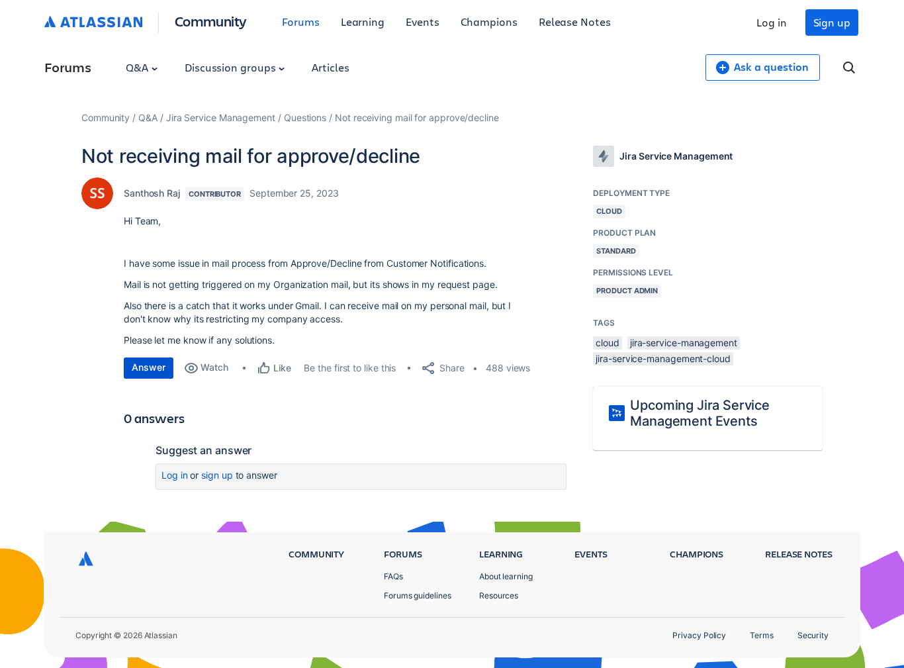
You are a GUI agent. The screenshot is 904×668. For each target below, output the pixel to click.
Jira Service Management (220, 117)
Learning (362, 21)
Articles (330, 67)
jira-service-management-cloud (663, 358)
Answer (148, 367)
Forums (301, 21)
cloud (607, 342)
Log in (771, 22)
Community (211, 20)
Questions (305, 117)
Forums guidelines (417, 595)
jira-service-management (683, 342)
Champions (489, 21)
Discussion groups (232, 67)
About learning (506, 576)
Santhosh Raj (152, 193)
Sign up (831, 22)
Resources (498, 595)
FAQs (393, 576)
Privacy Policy (699, 635)
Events (422, 21)
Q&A (138, 67)
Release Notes (575, 21)
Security (813, 635)
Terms (762, 635)
